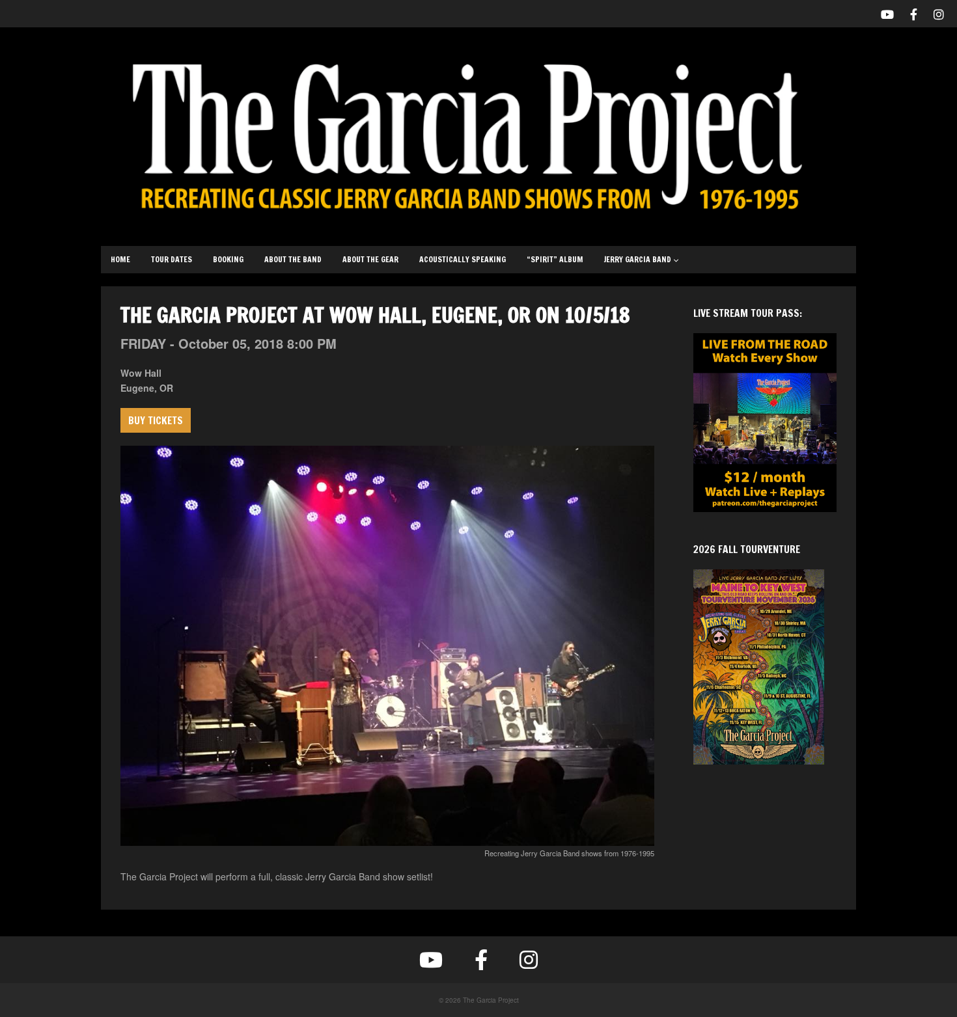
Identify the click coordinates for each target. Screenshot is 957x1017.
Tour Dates (171, 259)
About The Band (293, 259)
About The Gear (370, 259)
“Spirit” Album (555, 259)
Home (120, 259)
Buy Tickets (155, 420)
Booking (228, 259)
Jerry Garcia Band (637, 259)
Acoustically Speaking (462, 259)
